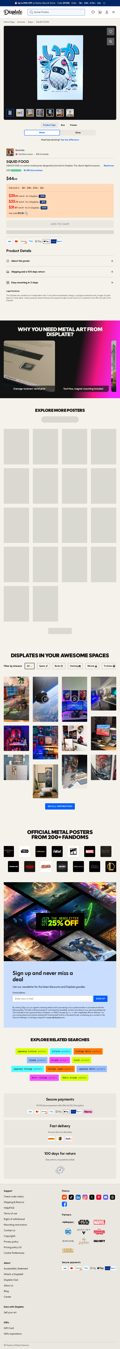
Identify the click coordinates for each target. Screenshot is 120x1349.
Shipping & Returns (14, 1202)
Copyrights (9, 1235)
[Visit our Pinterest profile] (98, 1197)
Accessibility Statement (16, 1268)
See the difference (70, 139)
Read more (109, 165)
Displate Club (11, 1279)
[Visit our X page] (91, 1197)
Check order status (14, 1196)
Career (7, 1296)
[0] (93, 12)
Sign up (100, 998)
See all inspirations (60, 806)
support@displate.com (55, 1017)
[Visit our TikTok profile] (71, 1197)
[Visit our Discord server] (105, 1197)
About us (8, 1285)
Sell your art (10, 1312)
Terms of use (10, 1213)
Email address (18, 992)
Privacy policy (18, 1010)
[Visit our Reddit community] (64, 1197)
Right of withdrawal (14, 1219)
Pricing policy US (13, 1247)
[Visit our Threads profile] (112, 1197)
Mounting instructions (15, 1224)
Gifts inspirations (13, 1333)
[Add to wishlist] (110, 31)
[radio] (49, 125)
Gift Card (9, 1328)
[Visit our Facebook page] (64, 1204)
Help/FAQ (9, 1207)
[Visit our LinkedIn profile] (78, 1197)
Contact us (9, 1230)
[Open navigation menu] (113, 12)
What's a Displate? (13, 1274)
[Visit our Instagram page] (85, 1197)
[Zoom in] (110, 41)
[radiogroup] (60, 125)
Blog (6, 1291)
